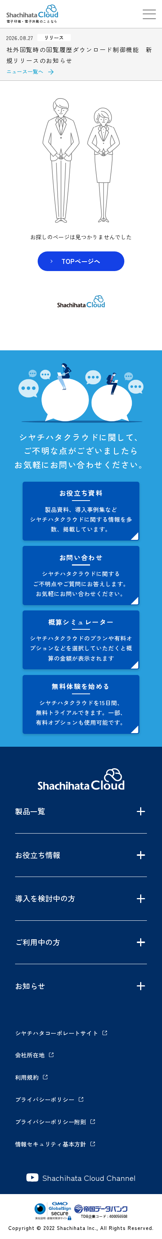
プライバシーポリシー (45, 1099)
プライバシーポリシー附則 (50, 1121)
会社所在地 (30, 1055)
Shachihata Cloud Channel (89, 1177)
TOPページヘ (80, 261)
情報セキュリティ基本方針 (50, 1144)
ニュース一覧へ (24, 71)
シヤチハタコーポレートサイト (56, 1033)
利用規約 (27, 1077)
